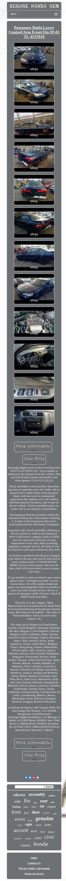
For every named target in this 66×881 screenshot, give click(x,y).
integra (51, 832)
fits (27, 800)
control (28, 838)
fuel (26, 812)
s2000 (37, 838)
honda (40, 844)
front (16, 811)
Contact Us (34, 863)
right (28, 824)
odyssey (19, 795)
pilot (52, 802)
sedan (55, 814)
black (42, 832)
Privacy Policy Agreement (34, 868)
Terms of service (34, 873)
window (18, 838)
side (17, 801)
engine (51, 806)
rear (44, 800)
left (42, 806)
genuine (45, 818)
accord (21, 830)
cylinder (25, 845)
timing (16, 806)
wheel (38, 825)
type (35, 803)
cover (46, 812)
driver (30, 821)
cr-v (34, 831)
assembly (37, 794)
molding (51, 796)
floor (26, 807)
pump (48, 825)
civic (49, 837)
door (36, 812)
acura (20, 818)
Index (34, 857)
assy (34, 806)
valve (19, 825)
